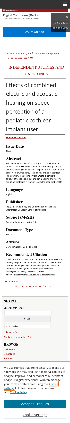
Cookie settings (35, 414)
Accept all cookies (35, 403)
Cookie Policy (18, 392)
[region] (35, 392)
